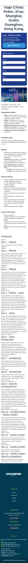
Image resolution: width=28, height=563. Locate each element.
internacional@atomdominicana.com (11, 546)
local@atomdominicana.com (9, 542)
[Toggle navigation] (3, 2)
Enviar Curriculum (14, 518)
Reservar (15, 45)
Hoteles (14, 492)
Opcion (4, 77)
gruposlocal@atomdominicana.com (11, 544)
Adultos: (5, 59)
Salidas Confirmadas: (8, 53)
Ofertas (14, 501)
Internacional (14, 495)
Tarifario (14, 498)
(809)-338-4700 (6, 549)
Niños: (4, 64)
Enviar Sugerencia (14, 528)
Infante (4, 70)
